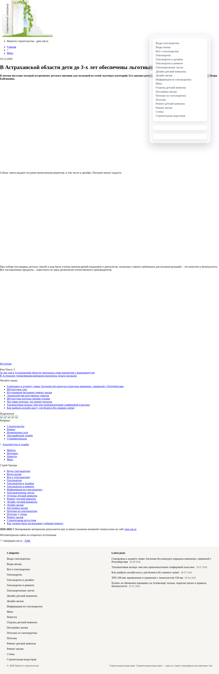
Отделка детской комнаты (22, 495)
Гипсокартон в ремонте (20, 486)
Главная (11, 46)
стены (23, 514)
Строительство (15, 426)
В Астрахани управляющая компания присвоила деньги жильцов (38, 375)
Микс (10, 53)
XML (27, 540)
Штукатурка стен (17, 389)
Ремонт (11, 429)
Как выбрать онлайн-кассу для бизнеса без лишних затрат (41, 407)
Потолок (12, 514)
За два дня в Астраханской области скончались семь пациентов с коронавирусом (47, 372)
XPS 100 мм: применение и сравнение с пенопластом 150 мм (147, 577)
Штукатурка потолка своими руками (28, 398)
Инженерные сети (17, 432)
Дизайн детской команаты (22, 501)
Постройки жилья (17, 508)
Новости (12, 456)
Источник (6, 363)
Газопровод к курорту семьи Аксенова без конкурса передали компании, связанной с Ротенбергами (65, 386)
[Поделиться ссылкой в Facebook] (5, 416)
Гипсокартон (14, 480)
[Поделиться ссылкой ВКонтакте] (1, 416)
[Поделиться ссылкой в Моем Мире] (12, 416)
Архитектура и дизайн (16, 444)
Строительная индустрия (21, 520)
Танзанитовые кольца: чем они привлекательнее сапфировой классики (48, 404)
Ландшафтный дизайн (20, 435)
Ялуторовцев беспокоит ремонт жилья (29, 392)
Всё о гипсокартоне (18, 477)
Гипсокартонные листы (20, 492)
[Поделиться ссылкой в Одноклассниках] (16, 416)
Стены (11, 654)
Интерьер (12, 453)
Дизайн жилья (15, 504)
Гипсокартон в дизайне (20, 483)
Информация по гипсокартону (25, 489)
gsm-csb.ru (130, 529)
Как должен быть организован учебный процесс (35, 523)
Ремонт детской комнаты (21, 498)
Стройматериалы (17, 438)
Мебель (11, 450)
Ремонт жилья (15, 517)
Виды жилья (14, 474)
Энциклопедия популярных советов (28, 395)
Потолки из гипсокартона (22, 511)
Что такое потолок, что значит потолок (29, 401)
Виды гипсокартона (18, 471)
